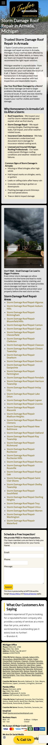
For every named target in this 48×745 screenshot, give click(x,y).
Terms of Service (30, 594)
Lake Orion (31, 665)
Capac (35, 659)
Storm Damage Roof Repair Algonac (25, 302)
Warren (28, 675)
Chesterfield (7, 661)
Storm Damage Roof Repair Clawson (25, 345)
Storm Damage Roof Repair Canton (25, 325)
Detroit (13, 663)
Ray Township (27, 669)
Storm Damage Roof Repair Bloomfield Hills (21, 320)
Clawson (24, 661)
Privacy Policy (15, 594)
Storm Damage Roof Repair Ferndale (25, 377)
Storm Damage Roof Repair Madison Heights (21, 415)
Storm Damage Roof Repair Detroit (25, 361)
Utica (22, 675)
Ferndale (39, 663)
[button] (8, 587)
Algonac (18, 657)
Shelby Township (27, 673)
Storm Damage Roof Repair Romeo (25, 461)
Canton (29, 659)
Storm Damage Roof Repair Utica (24, 507)
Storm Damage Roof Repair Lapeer (24, 400)
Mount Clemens (37, 667)
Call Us (25, 739)
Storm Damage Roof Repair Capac (24, 328)
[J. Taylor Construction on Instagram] (9, 738)
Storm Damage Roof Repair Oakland (25, 432)
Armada (25, 657)
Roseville (33, 671)
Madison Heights (23, 667)
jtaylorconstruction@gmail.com (20, 713)
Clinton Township (36, 661)
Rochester (7, 671)
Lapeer (38, 665)
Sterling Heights (9, 675)
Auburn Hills (34, 657)
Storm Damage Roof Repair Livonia (25, 403)
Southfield (39, 673)
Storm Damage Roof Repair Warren (24, 510)
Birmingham (8, 659)
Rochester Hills (17, 671)
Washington (36, 675)
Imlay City (22, 665)
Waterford (7, 677)
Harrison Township (10, 665)
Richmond (38, 669)
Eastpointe (21, 663)
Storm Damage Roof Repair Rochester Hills (21, 456)
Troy (17, 675)
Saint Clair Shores (13, 673)
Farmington (31, 663)
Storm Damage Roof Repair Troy (23, 503)
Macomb (12, 667)
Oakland (18, 669)
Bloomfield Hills (19, 659)
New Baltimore (8, 669)
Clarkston (17, 661)
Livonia (5, 667)
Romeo (26, 671)
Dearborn (6, 663)
